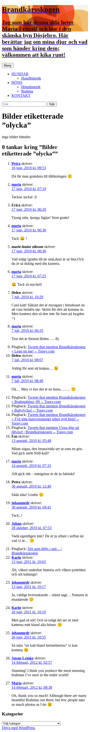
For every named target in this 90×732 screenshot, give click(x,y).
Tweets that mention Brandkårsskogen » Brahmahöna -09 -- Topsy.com (48, 399)
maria (16, 184)
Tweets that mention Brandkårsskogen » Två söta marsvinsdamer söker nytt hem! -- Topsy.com (48, 419)
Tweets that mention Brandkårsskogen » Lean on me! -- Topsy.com (48, 349)
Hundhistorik (31, 78)
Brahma (27, 91)
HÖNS (17, 83)
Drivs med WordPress (18, 728)
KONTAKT (21, 95)
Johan (17, 523)
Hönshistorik (31, 87)
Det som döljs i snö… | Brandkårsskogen (37, 551)
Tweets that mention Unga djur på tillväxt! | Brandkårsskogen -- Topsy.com (45, 430)
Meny (8, 65)
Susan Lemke (23, 658)
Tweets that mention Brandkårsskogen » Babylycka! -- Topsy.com (48, 408)
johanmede (21, 503)
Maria (17, 683)
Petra (16, 163)
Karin (16, 557)
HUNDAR (20, 74)
